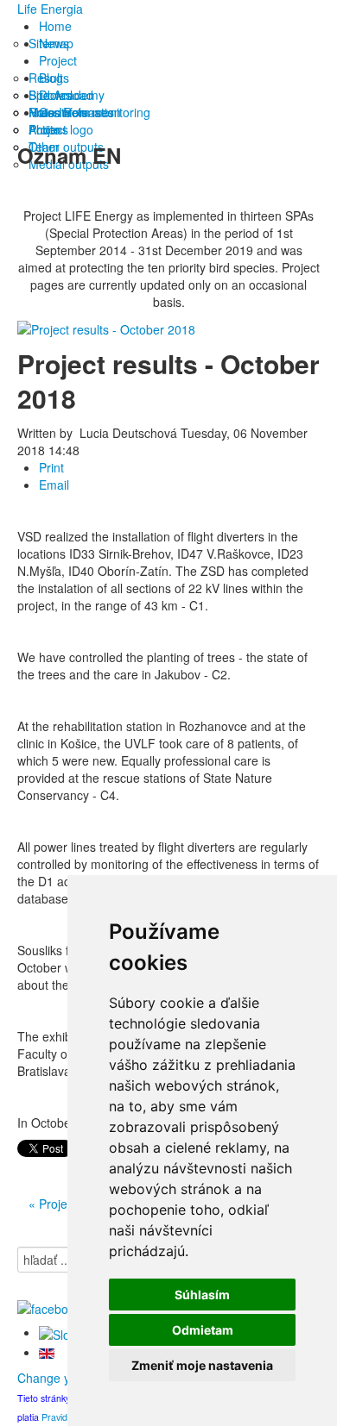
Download (66, 94)
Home (55, 25)
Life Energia (50, 8)
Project (58, 60)
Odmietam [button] (202, 1330)
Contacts (63, 112)
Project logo (61, 129)
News (54, 43)
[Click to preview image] (106, 327)
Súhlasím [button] (202, 1294)
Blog (51, 77)
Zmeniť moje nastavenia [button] (202, 1365)
